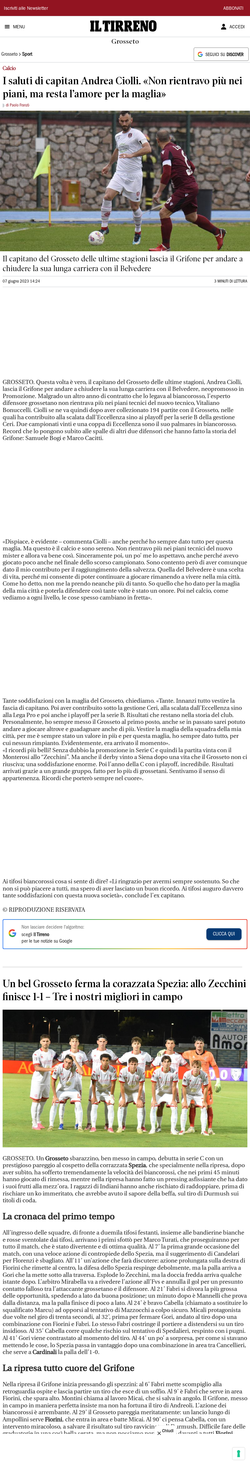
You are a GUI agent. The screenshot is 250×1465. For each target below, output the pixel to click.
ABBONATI (233, 9)
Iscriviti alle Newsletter (26, 9)
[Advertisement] (51, 335)
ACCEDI (237, 27)
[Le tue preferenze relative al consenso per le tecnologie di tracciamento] (238, 1453)
